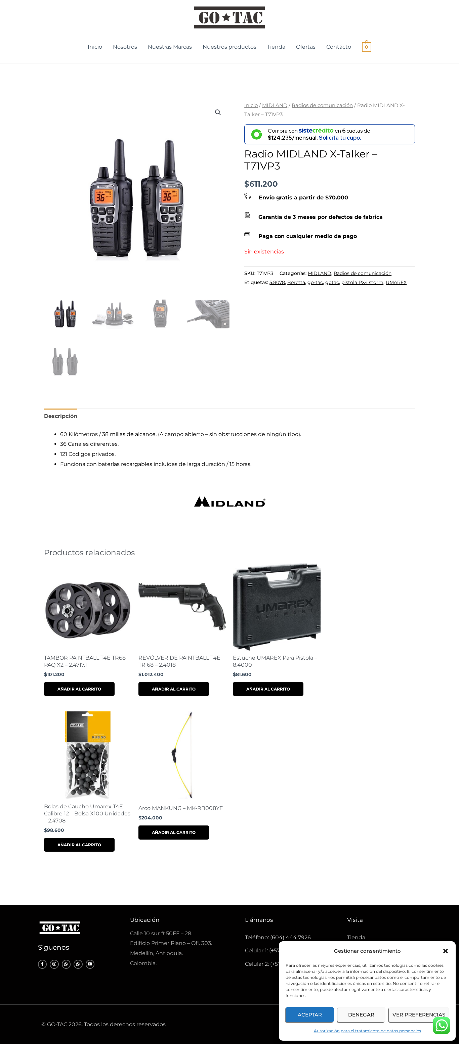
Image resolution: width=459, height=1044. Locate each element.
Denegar (361, 1014)
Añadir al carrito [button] (79, 689)
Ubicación (144, 919)
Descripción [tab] (60, 416)
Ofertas (306, 47)
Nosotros (125, 47)
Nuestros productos (229, 47)
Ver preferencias (418, 1014)
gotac (332, 282)
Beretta (296, 282)
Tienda (276, 47)
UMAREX (396, 282)
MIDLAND (274, 105)
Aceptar (310, 1014)
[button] (445, 951)
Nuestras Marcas (170, 47)
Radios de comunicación (322, 105)
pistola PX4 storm (362, 282)
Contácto (338, 47)
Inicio (95, 47)
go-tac (315, 282)
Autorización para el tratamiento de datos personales (367, 1030)
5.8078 (277, 282)
